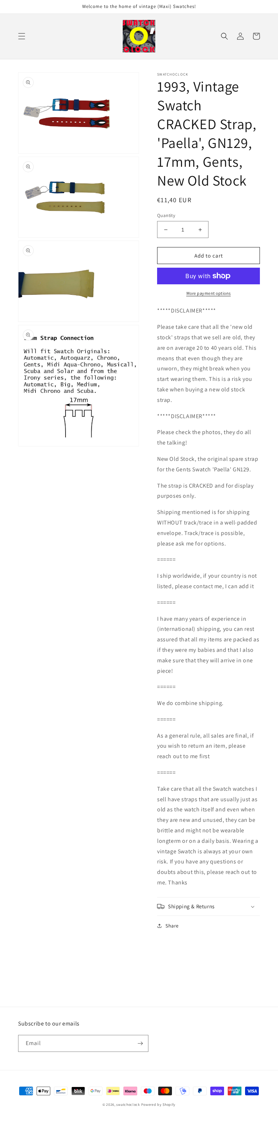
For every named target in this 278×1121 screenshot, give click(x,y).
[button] (22, 36)
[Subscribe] (140, 1043)
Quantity (166, 215)
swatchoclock (128, 1104)
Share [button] (172, 925)
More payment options (208, 293)
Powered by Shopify (158, 1104)
